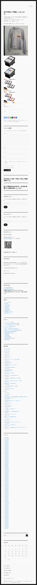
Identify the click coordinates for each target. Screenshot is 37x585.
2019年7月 (6, 524)
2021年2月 (6, 498)
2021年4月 (6, 496)
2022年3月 (7, 481)
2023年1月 (6, 468)
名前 (5, 147)
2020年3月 (7, 513)
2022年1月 (6, 484)
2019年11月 (7, 518)
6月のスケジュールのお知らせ (10, 424)
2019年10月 (7, 520)
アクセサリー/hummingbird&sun (11, 323)
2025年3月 (7, 437)
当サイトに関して (8, 302)
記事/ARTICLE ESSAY (9, 338)
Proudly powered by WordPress (15, 582)
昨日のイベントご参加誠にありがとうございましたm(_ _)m (15, 427)
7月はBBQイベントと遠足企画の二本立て (12, 411)
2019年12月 (7, 517)
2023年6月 (7, 461)
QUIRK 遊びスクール (7, 572)
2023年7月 (7, 460)
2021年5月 (6, 494)
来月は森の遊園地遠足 (8, 370)
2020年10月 (7, 504)
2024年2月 (7, 450)
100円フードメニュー (8, 403)
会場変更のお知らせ (8, 362)
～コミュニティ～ (8, 322)
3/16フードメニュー (8, 356)
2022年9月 (7, 473)
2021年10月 (7, 488)
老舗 (18, 121)
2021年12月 (7, 485)
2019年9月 (7, 521)
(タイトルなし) (7, 348)
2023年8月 (7, 458)
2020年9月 (7, 505)
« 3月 (8, 559)
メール (5, 152)
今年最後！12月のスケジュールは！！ (11, 364)
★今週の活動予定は (8, 406)
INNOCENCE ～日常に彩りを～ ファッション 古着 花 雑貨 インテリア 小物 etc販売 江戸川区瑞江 (18, 581)
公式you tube (7, 306)
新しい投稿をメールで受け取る (9, 167)
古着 (8, 121)
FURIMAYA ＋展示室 (8, 311)
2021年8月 (6, 490)
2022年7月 (7, 476)
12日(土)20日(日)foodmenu (10, 367)
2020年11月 (7, 502)
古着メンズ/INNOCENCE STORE (10, 328)
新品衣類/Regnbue (8, 332)
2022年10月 (7, 472)
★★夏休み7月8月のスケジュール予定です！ (12, 400)
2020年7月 (7, 508)
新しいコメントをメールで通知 (9, 165)
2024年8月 (7, 442)
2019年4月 (7, 528)
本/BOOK (6, 335)
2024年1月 (6, 452)
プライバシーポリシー (7, 582)
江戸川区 (12, 121)
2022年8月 (7, 474)
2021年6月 (7, 493)
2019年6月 (7, 525)
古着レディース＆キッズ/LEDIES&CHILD (19, 120)
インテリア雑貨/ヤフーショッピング (11, 324)
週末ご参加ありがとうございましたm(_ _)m (13, 422)
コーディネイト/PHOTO (9, 326)
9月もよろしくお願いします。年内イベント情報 (13, 380)
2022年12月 (7, 469)
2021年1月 (6, 500)
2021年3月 (6, 497)
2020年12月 (7, 501)
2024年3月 (7, 449)
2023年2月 (7, 466)
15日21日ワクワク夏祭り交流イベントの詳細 (12, 378)
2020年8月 (7, 506)
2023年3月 (7, 465)
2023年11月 (7, 454)
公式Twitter (7, 307)
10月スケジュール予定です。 (10, 372)
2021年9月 (7, 489)
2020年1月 (6, 516)
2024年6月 (7, 445)
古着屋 (10, 121)
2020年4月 (7, 512)
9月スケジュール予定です (9, 388)
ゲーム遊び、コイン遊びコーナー (10, 408)
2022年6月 (7, 477)
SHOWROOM (7, 310)
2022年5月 (7, 478)
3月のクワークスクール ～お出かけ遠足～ (12, 359)
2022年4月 (7, 480)
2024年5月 (7, 446)
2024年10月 (7, 440)
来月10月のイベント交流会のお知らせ (11, 375)
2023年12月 (7, 453)
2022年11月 (7, 470)
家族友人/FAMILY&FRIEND (10, 331)
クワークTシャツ (8, 419)
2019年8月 (7, 522)
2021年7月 (6, 492)
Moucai (6, 120)
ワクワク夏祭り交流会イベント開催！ (11, 386)
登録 (5, 224)
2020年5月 (7, 510)
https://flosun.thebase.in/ (9, 289)
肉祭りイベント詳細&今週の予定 (10, 416)
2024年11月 (7, 438)
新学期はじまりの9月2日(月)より (10, 383)
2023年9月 (7, 457)
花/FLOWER (7, 336)
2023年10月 (7, 456)
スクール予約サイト (7, 568)
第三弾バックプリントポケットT (10, 414)
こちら (8, 270)
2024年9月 (7, 441)
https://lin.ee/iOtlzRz (8, 238)
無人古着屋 (15, 121)
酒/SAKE (6, 339)
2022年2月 (7, 482)
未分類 (6, 334)
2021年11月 (7, 486)
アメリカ (6, 121)
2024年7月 (7, 444)
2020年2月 (7, 514)
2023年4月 (7, 464)
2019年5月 (7, 526)
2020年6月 (7, 509)
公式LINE (6, 303)
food (5, 391)
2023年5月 (7, 462)
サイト (5, 156)
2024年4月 (7, 448)
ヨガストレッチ (7, 327)
